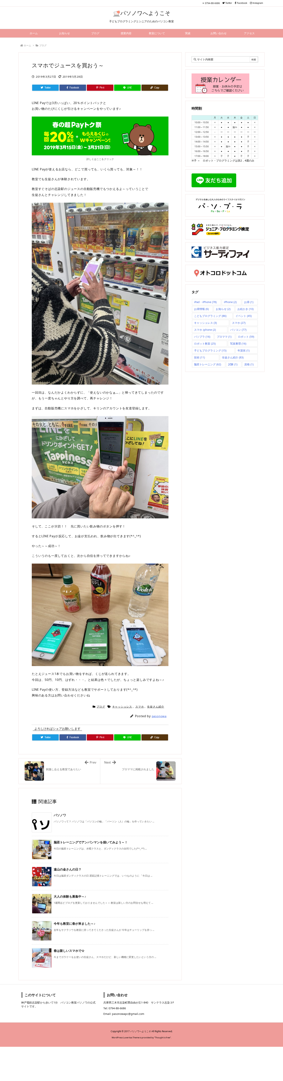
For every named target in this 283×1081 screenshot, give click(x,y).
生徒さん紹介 (155, 706)
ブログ (43, 45)
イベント (243, 316)
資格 (249, 364)
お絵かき (245, 309)
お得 (248, 302)
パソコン (238, 329)
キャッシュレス (122, 706)
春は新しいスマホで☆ (69, 951)
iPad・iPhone (205, 302)
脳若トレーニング (207, 364)
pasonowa (159, 716)
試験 (232, 364)
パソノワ (60, 815)
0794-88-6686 (212, 3)
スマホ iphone (205, 329)
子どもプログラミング (210, 350)
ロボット (246, 336)
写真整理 (238, 343)
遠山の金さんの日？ (67, 869)
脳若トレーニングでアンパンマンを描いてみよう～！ (91, 842)
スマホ (139, 706)
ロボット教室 (205, 343)
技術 (199, 357)
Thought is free (162, 1037)
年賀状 (244, 350)
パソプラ (202, 336)
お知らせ (223, 309)
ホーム (27, 45)
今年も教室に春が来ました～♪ (74, 923)
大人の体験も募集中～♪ (70, 896)
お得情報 (201, 309)
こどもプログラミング (210, 316)
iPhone (230, 302)
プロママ (224, 336)
